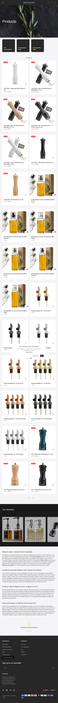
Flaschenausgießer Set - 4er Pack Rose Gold (15, 418)
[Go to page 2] (32, 497)
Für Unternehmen (25, 647)
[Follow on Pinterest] (10, 690)
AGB (3, 652)
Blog (22, 649)
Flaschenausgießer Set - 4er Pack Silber (13, 454)
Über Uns (23, 644)
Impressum (23, 654)
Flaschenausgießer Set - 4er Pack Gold (40, 383)
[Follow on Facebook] (3, 690)
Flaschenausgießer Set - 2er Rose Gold (13, 383)
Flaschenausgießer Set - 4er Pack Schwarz (41, 418)
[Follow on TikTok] (14, 690)
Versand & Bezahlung (7, 649)
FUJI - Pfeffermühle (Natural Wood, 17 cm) (14, 489)
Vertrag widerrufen (8, 657)
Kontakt (23, 652)
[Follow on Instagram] (7, 690)
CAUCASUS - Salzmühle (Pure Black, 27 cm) (42, 162)
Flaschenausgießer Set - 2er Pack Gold (40, 310)
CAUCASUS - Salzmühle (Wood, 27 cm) (13, 199)
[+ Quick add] (25, 84)
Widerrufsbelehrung (6, 647)
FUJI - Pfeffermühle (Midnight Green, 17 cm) (42, 454)
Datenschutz (5, 644)
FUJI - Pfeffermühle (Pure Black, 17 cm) (41, 489)
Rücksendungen (6, 654)
